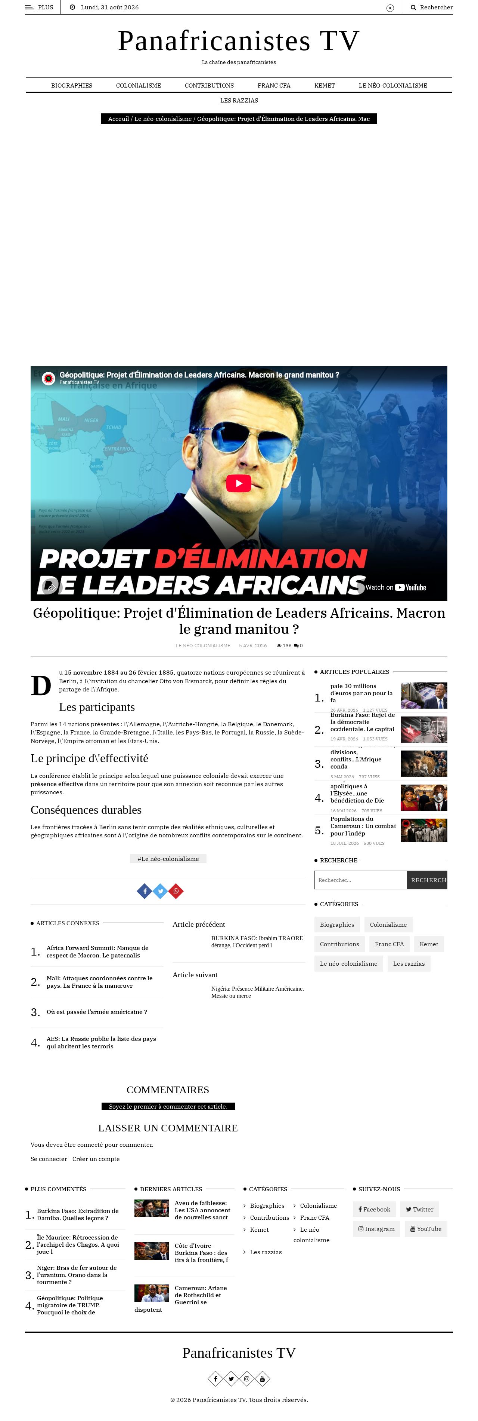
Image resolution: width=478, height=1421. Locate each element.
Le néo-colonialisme (393, 85)
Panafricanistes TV (239, 40)
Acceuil (118, 118)
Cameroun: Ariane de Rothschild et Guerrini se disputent (180, 1298)
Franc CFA (274, 85)
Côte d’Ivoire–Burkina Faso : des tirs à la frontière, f (201, 1252)
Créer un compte (96, 1158)
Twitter (423, 1209)
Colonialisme (138, 85)
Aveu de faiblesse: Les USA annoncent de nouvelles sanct (202, 1210)
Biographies (71, 85)
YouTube (429, 1228)
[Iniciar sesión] (390, 8)
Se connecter (49, 1158)
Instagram (379, 1228)
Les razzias (239, 100)
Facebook (376, 1209)
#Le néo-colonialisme (168, 858)
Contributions (209, 85)
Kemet (324, 85)
